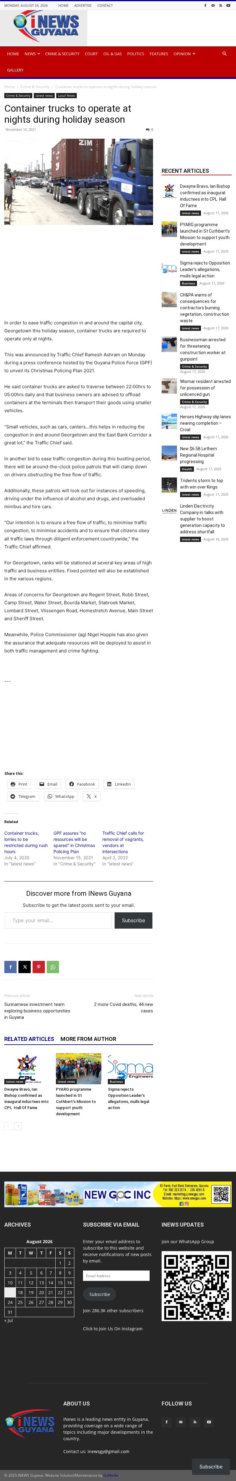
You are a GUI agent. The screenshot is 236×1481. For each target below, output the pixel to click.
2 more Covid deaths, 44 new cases (123, 1008)
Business (116, 1081)
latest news (44, 95)
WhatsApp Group (196, 1241)
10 (10, 1283)
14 (50, 1283)
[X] (24, 967)
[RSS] (220, 5)
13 (41, 1283)
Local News (66, 95)
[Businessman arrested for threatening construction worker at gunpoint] (169, 344)
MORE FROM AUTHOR (88, 1039)
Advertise (83, 5)
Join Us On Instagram (121, 1329)
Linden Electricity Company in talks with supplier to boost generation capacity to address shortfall (202, 519)
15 (60, 1283)
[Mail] (213, 5)
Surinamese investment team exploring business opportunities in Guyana (37, 1011)
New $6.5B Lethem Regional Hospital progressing (198, 455)
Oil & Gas (112, 53)
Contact (105, 5)
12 (31, 1283)
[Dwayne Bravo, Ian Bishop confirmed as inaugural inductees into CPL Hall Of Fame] (26, 1068)
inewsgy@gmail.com (108, 1451)
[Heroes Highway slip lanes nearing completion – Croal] (169, 421)
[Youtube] (228, 5)
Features (159, 53)
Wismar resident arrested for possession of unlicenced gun (205, 388)
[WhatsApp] (53, 967)
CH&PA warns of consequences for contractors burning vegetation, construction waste (204, 307)
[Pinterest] (39, 967)
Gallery (15, 70)
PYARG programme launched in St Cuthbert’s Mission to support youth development (76, 1101)
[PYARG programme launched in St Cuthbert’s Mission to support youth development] (78, 1068)
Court (91, 53)
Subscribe (133, 920)
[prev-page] (8, 1126)
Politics (135, 53)
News (30, 53)
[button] (224, 54)
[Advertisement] (78, 276)
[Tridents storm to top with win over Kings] (169, 485)
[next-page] (18, 1126)
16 (69, 1283)
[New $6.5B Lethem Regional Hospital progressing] (169, 453)
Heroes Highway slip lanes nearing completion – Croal (205, 423)
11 (20, 1283)
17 (10, 1292)
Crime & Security (62, 53)
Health (187, 469)
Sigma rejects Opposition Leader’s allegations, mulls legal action (205, 269)
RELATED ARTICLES (29, 1039)
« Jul (8, 1320)
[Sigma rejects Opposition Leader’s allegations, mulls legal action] (130, 1068)
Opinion (182, 53)
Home (63, 5)
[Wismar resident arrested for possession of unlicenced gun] (169, 386)
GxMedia (111, 1475)
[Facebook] (205, 5)
